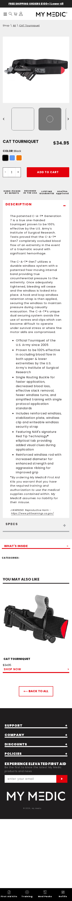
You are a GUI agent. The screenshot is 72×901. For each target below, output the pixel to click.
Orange (19, 157)
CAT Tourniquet (29, 25)
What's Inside (16, 546)
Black (5, 157)
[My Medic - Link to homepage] (51, 14)
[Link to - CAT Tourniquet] (36, 622)
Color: (12, 151)
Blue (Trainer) (12, 157)
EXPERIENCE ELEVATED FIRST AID (35, 763)
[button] (10, 13)
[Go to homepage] (36, 796)
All (14, 25)
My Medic (36, 808)
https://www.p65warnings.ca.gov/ (32, 513)
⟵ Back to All (36, 691)
